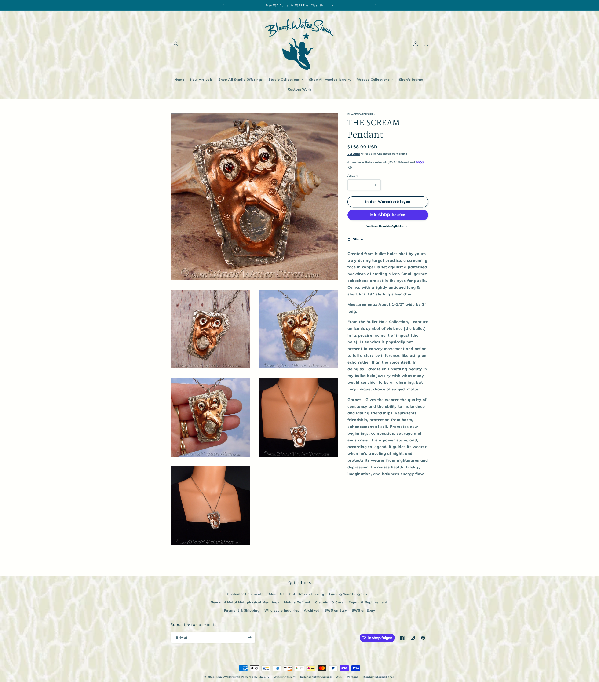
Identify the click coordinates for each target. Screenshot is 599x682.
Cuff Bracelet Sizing (306, 594)
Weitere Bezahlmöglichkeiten (387, 226)
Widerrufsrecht (285, 676)
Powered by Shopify (255, 676)
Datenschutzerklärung (316, 676)
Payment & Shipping (242, 610)
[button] (176, 44)
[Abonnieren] (250, 637)
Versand (353, 153)
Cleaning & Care (329, 602)
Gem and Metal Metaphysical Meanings (245, 602)
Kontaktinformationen (379, 676)
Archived (312, 610)
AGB (339, 676)
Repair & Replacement (367, 602)
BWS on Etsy (336, 610)
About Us (276, 594)
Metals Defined (297, 602)
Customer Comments (245, 594)
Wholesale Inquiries (281, 610)
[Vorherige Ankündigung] (223, 5)
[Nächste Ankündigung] (376, 5)
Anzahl (352, 175)
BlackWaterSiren (228, 676)
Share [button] (358, 239)
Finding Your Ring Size (348, 594)
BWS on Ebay (363, 610)
